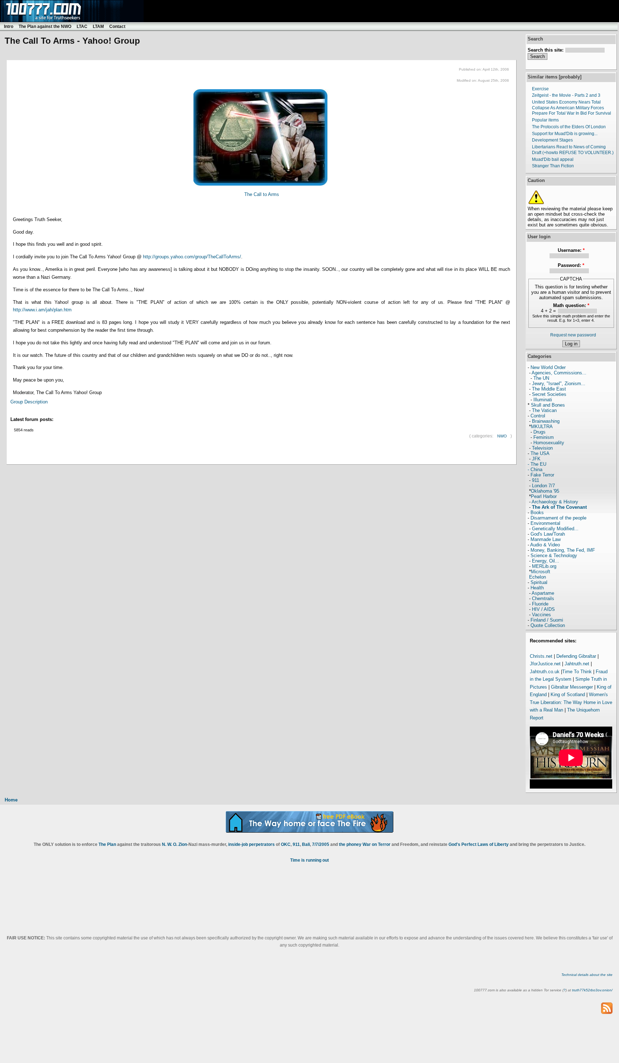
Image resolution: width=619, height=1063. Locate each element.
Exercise (540, 88)
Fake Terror (542, 475)
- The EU (537, 464)
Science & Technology (554, 555)
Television (542, 448)
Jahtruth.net (577, 663)
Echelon (537, 577)
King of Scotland (568, 694)
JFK (536, 458)
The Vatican (544, 410)
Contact (117, 26)
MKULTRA (542, 426)
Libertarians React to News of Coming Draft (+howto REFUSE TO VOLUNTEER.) (573, 149)
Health (537, 587)
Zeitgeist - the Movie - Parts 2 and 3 (566, 95)
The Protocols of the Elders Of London (569, 126)
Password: (571, 265)
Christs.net (541, 656)
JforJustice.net (545, 663)
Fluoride (540, 604)
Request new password (573, 334)
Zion (182, 844)
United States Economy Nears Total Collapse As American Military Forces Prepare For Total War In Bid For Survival (571, 108)
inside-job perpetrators (251, 844)
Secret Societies (549, 394)
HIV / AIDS (543, 609)
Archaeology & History (555, 501)
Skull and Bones (548, 405)
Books (537, 512)
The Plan (107, 844)
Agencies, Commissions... (559, 372)
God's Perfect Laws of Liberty (478, 844)
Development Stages (552, 140)
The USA (540, 453)
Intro (8, 26)
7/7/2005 (320, 844)
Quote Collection (548, 625)
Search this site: (546, 50)
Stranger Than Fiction (553, 165)
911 (535, 480)
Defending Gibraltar (576, 656)
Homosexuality (548, 442)
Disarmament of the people (558, 518)
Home (11, 800)
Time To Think (577, 671)
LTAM (98, 26)
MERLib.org (544, 566)
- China (535, 469)
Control (538, 415)
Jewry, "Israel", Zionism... (558, 383)
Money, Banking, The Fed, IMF (563, 550)
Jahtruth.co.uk (545, 671)
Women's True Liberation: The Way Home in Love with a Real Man (571, 702)
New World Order (548, 367)
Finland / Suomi (547, 620)
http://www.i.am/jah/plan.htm (42, 309)
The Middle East (549, 389)
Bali (306, 844)
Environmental (545, 523)
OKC (286, 844)
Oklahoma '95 (545, 491)
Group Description (29, 401)
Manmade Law (546, 539)
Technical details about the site (587, 975)
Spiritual (539, 582)
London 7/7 (543, 485)
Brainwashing (546, 421)
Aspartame (543, 593)
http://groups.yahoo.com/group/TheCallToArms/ (192, 256)
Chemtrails (543, 598)
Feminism (543, 437)
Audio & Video (545, 544)
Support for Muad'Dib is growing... (565, 133)
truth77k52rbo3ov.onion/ (592, 990)
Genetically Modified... (555, 528)
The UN (541, 378)
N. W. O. (169, 844)
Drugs (539, 432)
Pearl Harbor (544, 496)
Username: (571, 250)
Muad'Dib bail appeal (553, 159)
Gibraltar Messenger (572, 687)
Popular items (545, 120)
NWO (502, 436)
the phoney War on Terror (364, 844)
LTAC (82, 26)
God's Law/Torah (548, 534)
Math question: (571, 305)
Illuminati (542, 399)
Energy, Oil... (545, 561)
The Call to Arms (261, 194)
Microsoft (540, 571)
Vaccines (541, 614)
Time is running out (309, 860)
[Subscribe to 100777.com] (607, 1007)
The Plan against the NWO (45, 26)
